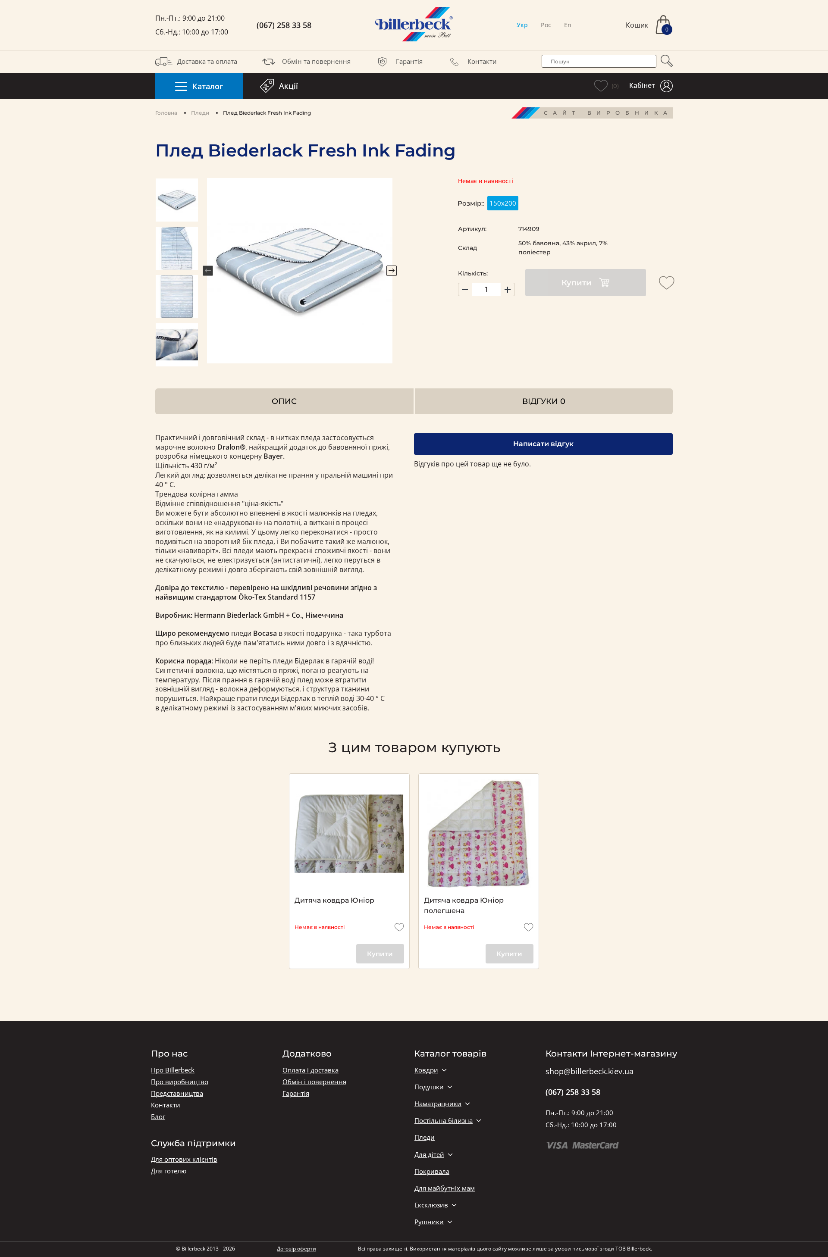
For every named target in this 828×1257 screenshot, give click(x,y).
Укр (522, 25)
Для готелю (168, 1171)
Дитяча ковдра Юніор (334, 900)
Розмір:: (471, 203)
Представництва (177, 1093)
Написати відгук (543, 444)
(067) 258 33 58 (284, 25)
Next (391, 271)
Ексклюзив (431, 1205)
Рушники (429, 1222)
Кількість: (473, 273)
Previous (208, 271)
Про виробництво (179, 1081)
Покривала (431, 1171)
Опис (284, 401)
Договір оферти (296, 1248)
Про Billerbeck (172, 1070)
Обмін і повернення (314, 1081)
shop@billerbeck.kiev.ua (590, 1072)
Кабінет (642, 85)
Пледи (200, 112)
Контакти (482, 61)
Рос (546, 25)
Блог (158, 1116)
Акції (288, 86)
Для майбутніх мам (444, 1188)
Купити (576, 283)
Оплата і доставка (310, 1070)
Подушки (429, 1087)
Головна (166, 112)
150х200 (502, 203)
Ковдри (426, 1070)
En (567, 25)
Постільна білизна (443, 1120)
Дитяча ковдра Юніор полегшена (464, 905)
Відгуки (543, 401)
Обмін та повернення (316, 61)
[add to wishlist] (666, 282)
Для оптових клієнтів (184, 1159)
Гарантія (409, 61)
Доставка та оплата (207, 61)
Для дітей (429, 1154)
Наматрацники (437, 1103)
